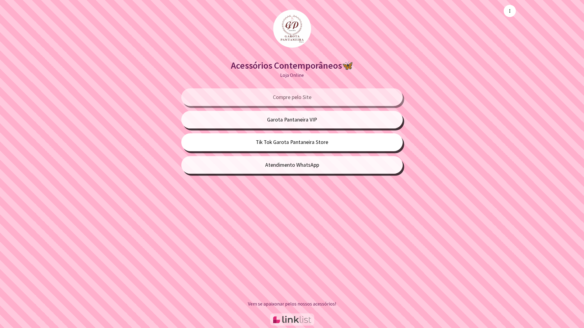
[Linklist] (292, 319)
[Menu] (510, 11)
